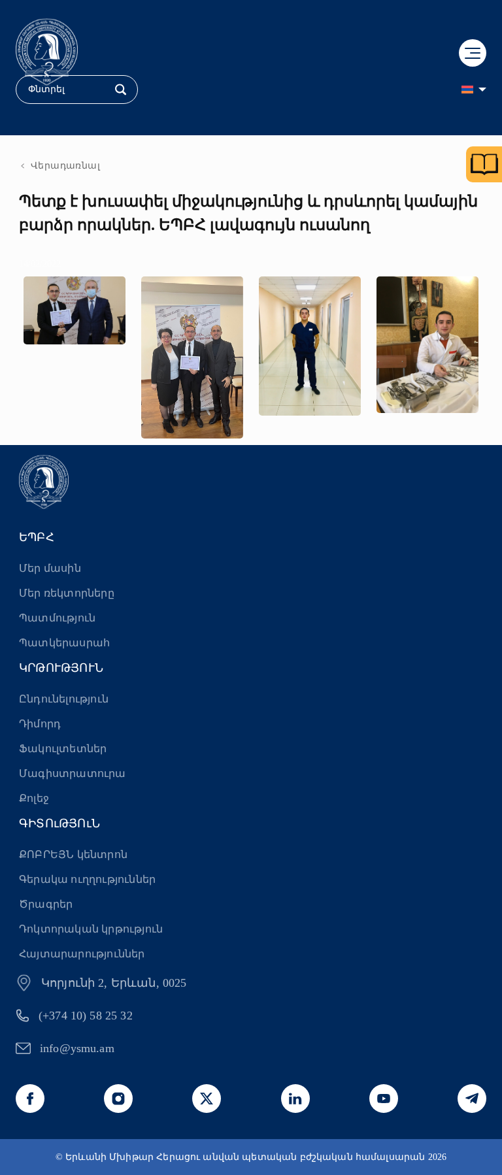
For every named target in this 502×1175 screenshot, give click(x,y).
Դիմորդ (40, 723)
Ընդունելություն (64, 698)
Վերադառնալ (65, 166)
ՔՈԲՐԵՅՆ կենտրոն (73, 854)
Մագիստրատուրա (72, 773)
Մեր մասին (50, 568)
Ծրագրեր (46, 904)
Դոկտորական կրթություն (91, 929)
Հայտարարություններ (82, 953)
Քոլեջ (34, 798)
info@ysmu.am (77, 1048)
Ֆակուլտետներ (63, 748)
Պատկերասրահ (64, 642)
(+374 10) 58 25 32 (86, 1015)
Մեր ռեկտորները (66, 593)
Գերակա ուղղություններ (87, 879)
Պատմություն (57, 617)
